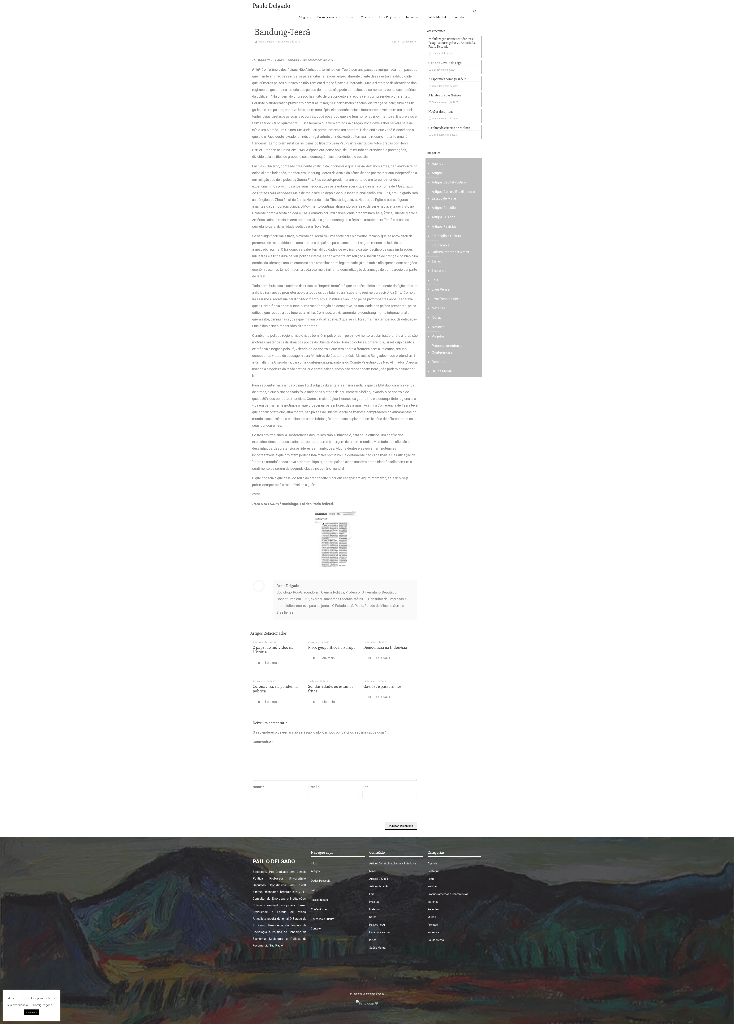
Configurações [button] (42, 1005)
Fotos (314, 890)
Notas (436, 318)
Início (314, 863)
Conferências (319, 909)
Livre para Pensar (379, 932)
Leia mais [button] (31, 1012)
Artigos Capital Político (449, 182)
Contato (316, 928)
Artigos (437, 173)
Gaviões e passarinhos (382, 686)
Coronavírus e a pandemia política (275, 689)
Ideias (436, 261)
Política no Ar (377, 924)
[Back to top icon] (367, 980)
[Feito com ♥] (367, 1003)
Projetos (438, 336)
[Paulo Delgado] (271, 5)
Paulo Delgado (266, 41)
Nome (258, 787)
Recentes (439, 362)
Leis (435, 280)
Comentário (263, 742)
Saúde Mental (442, 371)
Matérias (438, 308)
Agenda (437, 163)
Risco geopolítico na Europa (332, 647)
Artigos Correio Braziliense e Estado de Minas (453, 195)
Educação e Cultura (446, 236)
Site (365, 787)
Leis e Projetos (320, 899)
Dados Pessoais (320, 880)
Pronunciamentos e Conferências (447, 349)
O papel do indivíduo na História (273, 650)
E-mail (313, 787)
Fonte (431, 878)
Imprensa (439, 271)
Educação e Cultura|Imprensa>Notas (450, 248)
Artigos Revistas (444, 226)
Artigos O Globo (443, 217)
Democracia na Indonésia (385, 647)
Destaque (433, 871)
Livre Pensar (441, 289)
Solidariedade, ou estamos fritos (330, 689)
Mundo (432, 917)
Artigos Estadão (444, 208)
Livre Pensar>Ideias (446, 299)
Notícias (438, 327)
